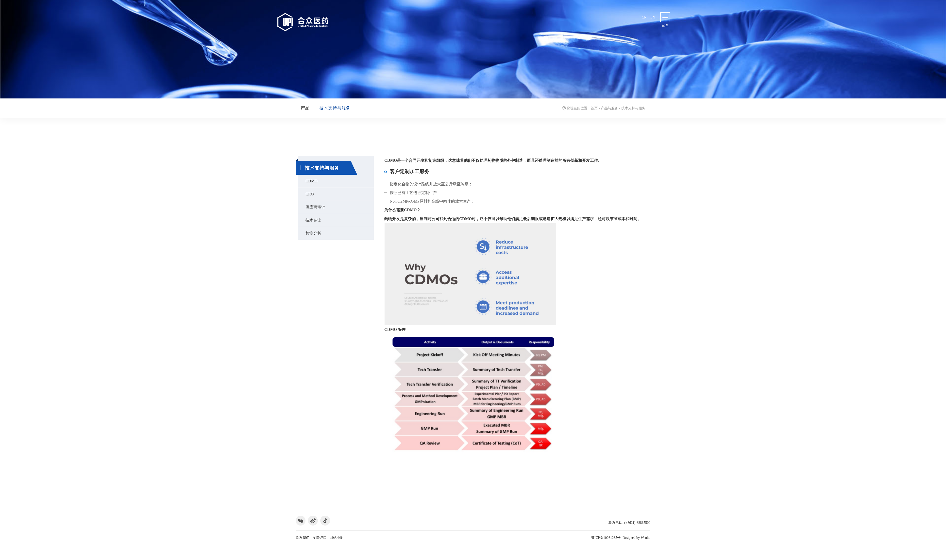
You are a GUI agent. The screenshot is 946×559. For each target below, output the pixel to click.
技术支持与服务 (334, 108)
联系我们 (302, 538)
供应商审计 (315, 207)
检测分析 (313, 233)
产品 (305, 108)
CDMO (311, 181)
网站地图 (336, 538)
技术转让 (313, 220)
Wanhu (645, 538)
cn (644, 17)
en (652, 17)
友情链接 (319, 538)
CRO (309, 194)
